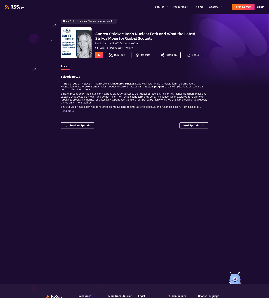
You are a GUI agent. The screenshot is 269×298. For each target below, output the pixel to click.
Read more (67, 111)
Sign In (260, 7)
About (65, 66)
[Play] (99, 55)
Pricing (198, 6)
